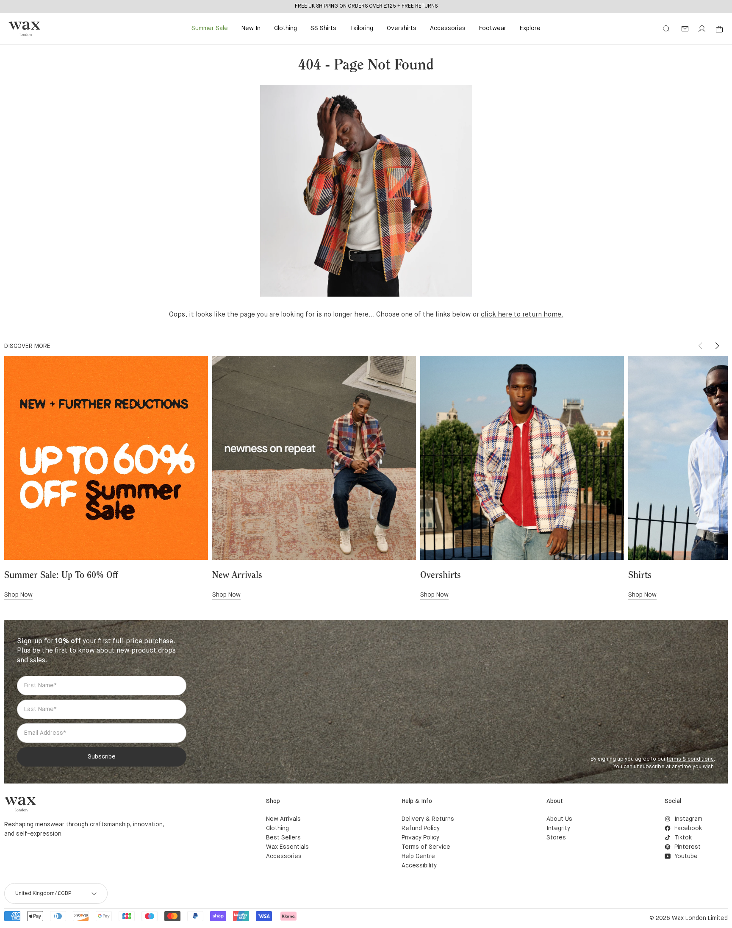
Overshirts (401, 28)
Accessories (448, 28)
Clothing (285, 28)
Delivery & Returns (428, 819)
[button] (717, 345)
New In (251, 28)
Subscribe (102, 757)
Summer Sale (209, 28)
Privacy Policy (420, 838)
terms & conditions (690, 759)
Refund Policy (421, 828)
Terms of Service (426, 847)
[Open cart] (719, 29)
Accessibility (419, 866)
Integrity (558, 828)
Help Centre (418, 856)
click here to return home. (522, 314)
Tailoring (361, 28)
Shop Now (18, 595)
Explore (530, 28)
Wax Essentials (287, 847)
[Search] (666, 29)
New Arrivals (283, 819)
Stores (556, 838)
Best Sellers (283, 838)
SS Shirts (323, 28)
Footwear (492, 28)
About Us (559, 819)
